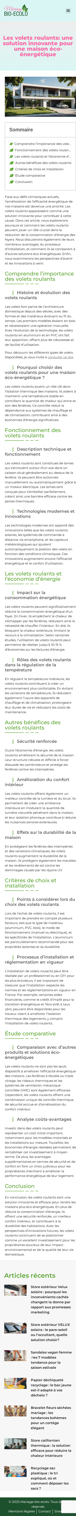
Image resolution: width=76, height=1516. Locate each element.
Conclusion (24, 182)
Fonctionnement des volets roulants (43, 150)
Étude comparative (30, 175)
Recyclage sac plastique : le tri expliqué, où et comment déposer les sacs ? (50, 1478)
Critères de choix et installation (39, 169)
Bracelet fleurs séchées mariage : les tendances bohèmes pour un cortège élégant (51, 1418)
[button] (68, 11)
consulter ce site (60, 357)
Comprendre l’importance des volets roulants (43, 144)
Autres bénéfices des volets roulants (43, 163)
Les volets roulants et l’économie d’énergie (43, 156)
